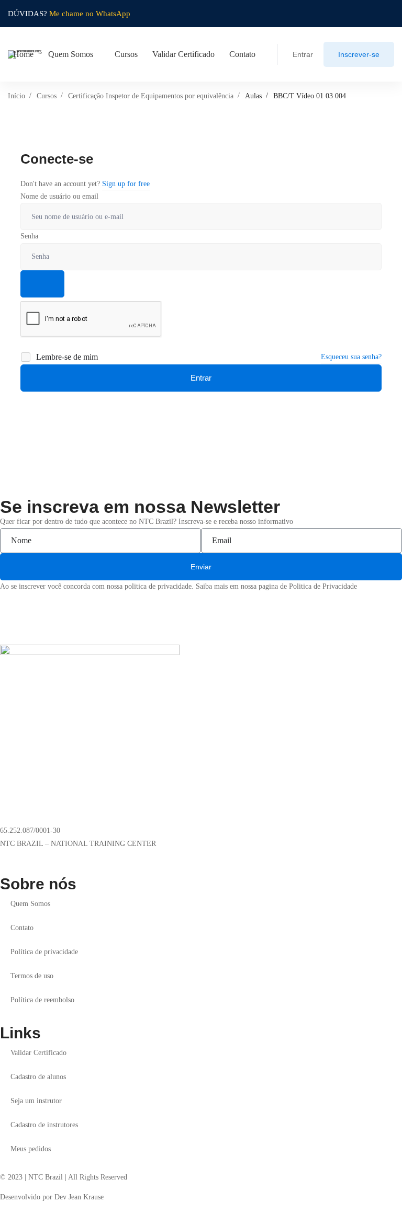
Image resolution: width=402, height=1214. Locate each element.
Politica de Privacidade (323, 586)
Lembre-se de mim (66, 356)
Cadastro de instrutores (44, 1125)
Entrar (201, 377)
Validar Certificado (38, 1053)
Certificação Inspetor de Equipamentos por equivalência (150, 96)
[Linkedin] (20, 857)
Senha (29, 236)
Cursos (47, 96)
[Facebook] (36, 857)
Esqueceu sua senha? (351, 357)
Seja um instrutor (36, 1101)
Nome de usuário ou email (59, 196)
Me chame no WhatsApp (89, 13)
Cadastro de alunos (38, 1077)
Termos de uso (31, 976)
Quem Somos (30, 904)
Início (16, 96)
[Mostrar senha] (42, 283)
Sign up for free (126, 184)
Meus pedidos (30, 1149)
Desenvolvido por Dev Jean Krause (52, 1197)
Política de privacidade (44, 952)
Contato (22, 928)
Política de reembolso (42, 1000)
